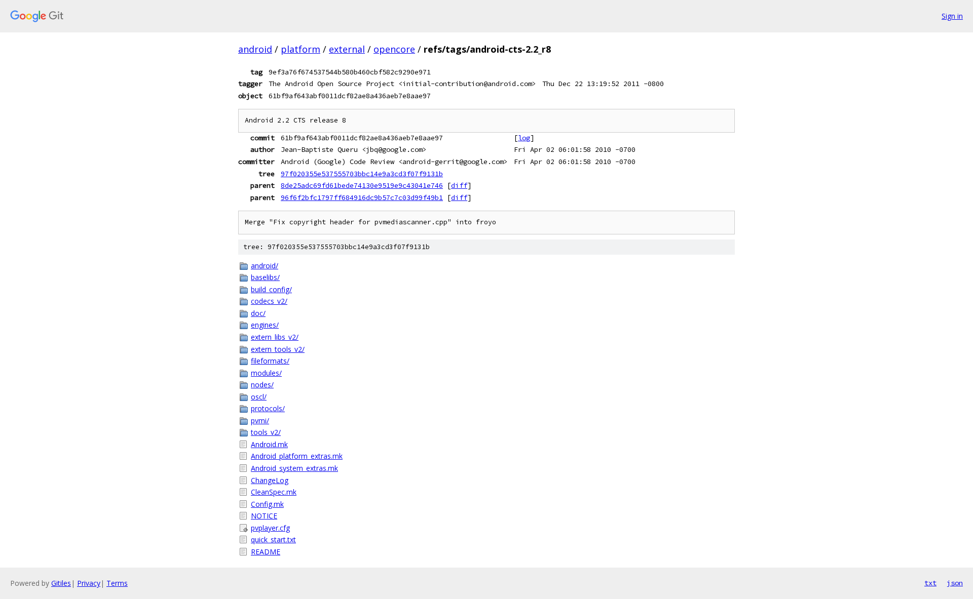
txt (930, 582)
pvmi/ (260, 420)
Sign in (952, 16)
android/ (264, 265)
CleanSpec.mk (273, 492)
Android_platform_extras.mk (297, 456)
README (265, 551)
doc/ (258, 313)
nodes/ (262, 384)
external (347, 49)
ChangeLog (269, 480)
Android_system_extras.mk (294, 468)
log (524, 137)
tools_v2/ (266, 432)
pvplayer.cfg (270, 528)
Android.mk (269, 444)
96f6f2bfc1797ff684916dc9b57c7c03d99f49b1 (362, 197)
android (255, 49)
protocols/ (268, 408)
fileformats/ (270, 361)
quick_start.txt (273, 539)
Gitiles (61, 583)
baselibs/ (265, 277)
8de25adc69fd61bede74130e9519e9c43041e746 (362, 185)
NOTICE (264, 516)
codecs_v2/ (269, 301)
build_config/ (271, 289)
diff (459, 185)
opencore (394, 49)
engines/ (265, 325)
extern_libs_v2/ (274, 337)
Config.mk (267, 504)
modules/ (266, 373)
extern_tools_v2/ (278, 349)
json (955, 582)
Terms (117, 583)
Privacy (88, 583)
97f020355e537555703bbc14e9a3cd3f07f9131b (362, 173)
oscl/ (259, 397)
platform (300, 49)
